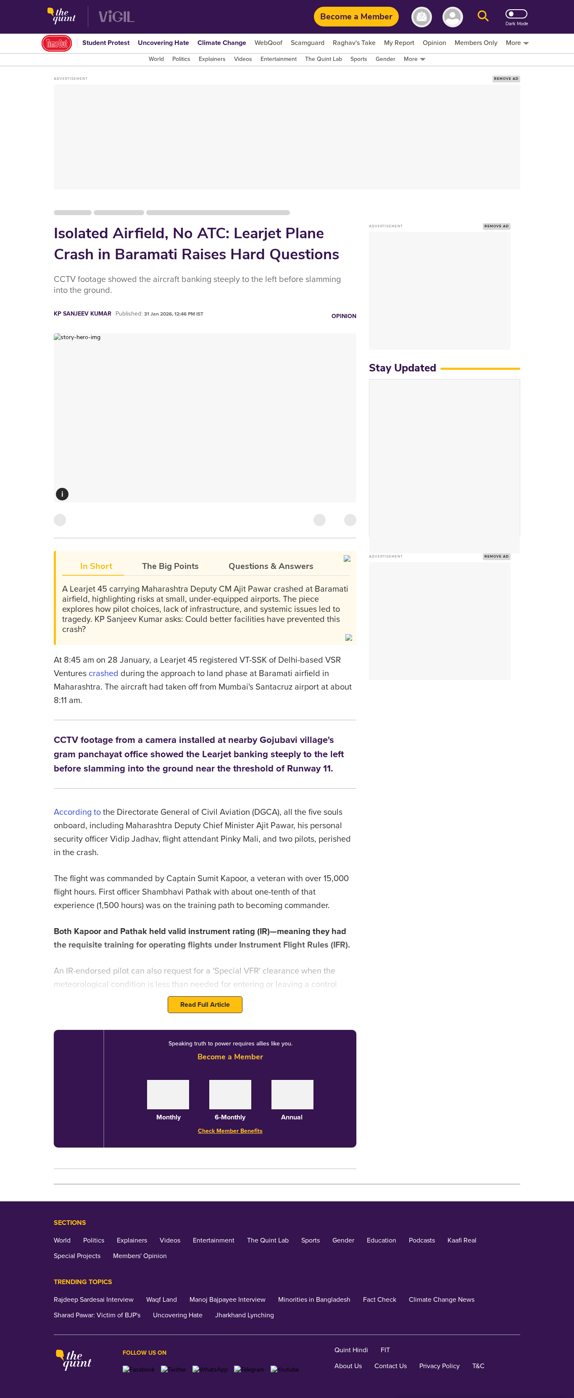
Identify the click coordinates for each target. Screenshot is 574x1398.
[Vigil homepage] (116, 17)
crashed (103, 674)
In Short (96, 566)
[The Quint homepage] (61, 17)
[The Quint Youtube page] (285, 1370)
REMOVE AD (506, 78)
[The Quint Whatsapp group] (210, 1370)
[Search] (483, 17)
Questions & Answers (271, 566)
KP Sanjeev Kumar (82, 313)
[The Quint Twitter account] (173, 1370)
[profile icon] (452, 17)
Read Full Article (205, 1004)
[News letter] (421, 17)
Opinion (344, 316)
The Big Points (170, 566)
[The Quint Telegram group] (249, 1370)
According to (77, 812)
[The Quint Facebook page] (139, 1370)
